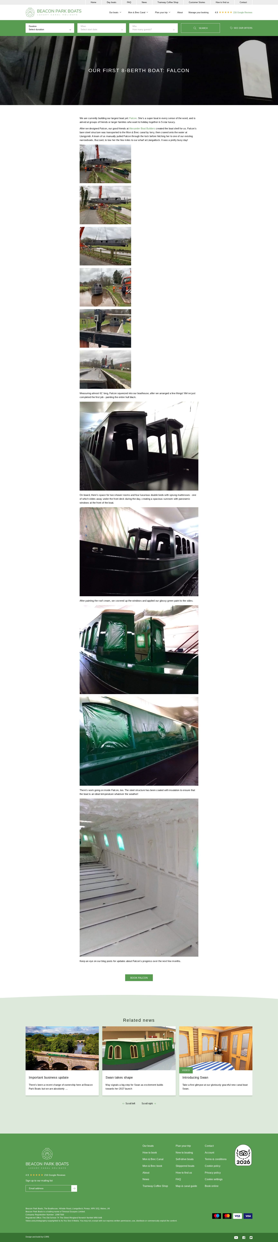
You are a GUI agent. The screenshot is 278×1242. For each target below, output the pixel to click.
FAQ (129, 2)
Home (93, 2)
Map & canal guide (186, 1186)
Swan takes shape (119, 1077)
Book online (211, 1186)
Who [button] (142, 28)
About (180, 12)
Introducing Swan (195, 1077)
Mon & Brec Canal (136, 12)
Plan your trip (161, 12)
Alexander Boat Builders (142, 128)
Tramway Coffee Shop (168, 2)
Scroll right (147, 1103)
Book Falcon (139, 977)
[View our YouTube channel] (236, 1237)
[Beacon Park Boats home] (54, 12)
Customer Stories (197, 2)
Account (209, 1152)
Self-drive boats (185, 1159)
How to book (150, 1152)
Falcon (133, 118)
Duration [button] (36, 28)
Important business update (49, 1077)
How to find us (222, 2)
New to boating (184, 1152)
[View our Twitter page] (251, 1237)
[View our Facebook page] (243, 1237)
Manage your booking (198, 12)
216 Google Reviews (242, 12)
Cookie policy (212, 1166)
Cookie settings (213, 1179)
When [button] (89, 28)
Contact (243, 2)
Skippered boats (185, 1166)
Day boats (111, 2)
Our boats (113, 12)
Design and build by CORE (37, 1237)
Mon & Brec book (152, 1166)
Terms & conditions (216, 1159)
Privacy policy (213, 1172)
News (144, 2)
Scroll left (130, 1103)
